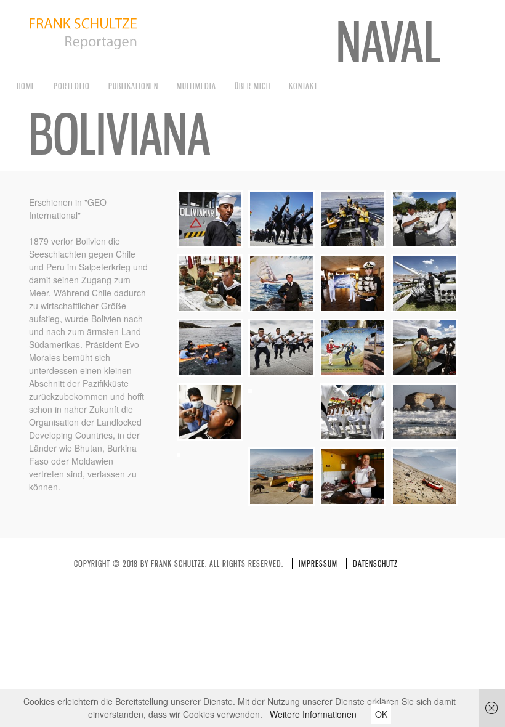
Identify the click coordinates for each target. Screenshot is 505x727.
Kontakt (303, 86)
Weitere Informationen (313, 714)
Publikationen (133, 86)
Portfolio (72, 86)
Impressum (318, 563)
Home (26, 86)
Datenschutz (375, 563)
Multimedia (196, 86)
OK (381, 714)
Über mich (252, 86)
